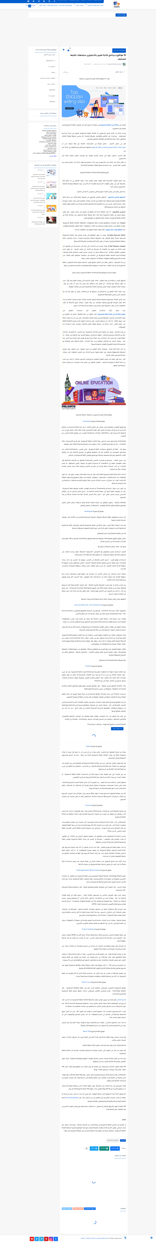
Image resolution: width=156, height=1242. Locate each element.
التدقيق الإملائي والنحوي (116, 197)
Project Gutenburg (88, 929)
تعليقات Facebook (89, 1208)
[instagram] (51, 1239)
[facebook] (56, 1239)
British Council (87, 982)
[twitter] (36, 1239)
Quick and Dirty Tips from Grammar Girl (88, 605)
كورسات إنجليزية (30, 5)
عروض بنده (51, 66)
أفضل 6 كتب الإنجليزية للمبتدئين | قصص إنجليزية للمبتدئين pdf (38, 176)
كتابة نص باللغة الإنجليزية (109, 125)
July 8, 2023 (53, 156)
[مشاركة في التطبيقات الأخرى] (86, 1148)
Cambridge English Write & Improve (88, 870)
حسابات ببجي (51, 84)
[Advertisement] (78, 32)
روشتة (53, 72)
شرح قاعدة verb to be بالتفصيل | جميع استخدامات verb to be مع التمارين (37, 200)
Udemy (88, 746)
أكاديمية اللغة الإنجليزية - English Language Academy (95, 1238)
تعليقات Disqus (67, 1208)
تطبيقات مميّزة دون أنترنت (47, 78)
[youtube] (32, 1239)
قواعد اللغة (42, 5)
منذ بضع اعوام (41, 170)
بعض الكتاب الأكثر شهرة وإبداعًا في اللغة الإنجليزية (108, 147)
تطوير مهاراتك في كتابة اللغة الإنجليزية (111, 314)
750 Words (86, 1031)
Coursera (88, 805)
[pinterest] (46, 1239)
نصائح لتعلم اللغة (52, 5)
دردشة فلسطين (50, 60)
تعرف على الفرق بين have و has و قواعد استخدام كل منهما (38, 212)
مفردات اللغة (80, 5)
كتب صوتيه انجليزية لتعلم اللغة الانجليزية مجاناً (38, 223)
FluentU (88, 666)
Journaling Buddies (72, 1098)
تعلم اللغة (52, 101)
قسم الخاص (121, 1000)
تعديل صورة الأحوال (49, 54)
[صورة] (51, 172)
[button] (115, 1148)
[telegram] (41, 1239)
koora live (52, 90)
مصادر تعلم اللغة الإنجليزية (95, 5)
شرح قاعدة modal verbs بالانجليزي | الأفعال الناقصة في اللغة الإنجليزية (38, 188)
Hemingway (88, 511)
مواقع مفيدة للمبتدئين (65, 5)
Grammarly (86, 421)
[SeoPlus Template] (124, 1238)
